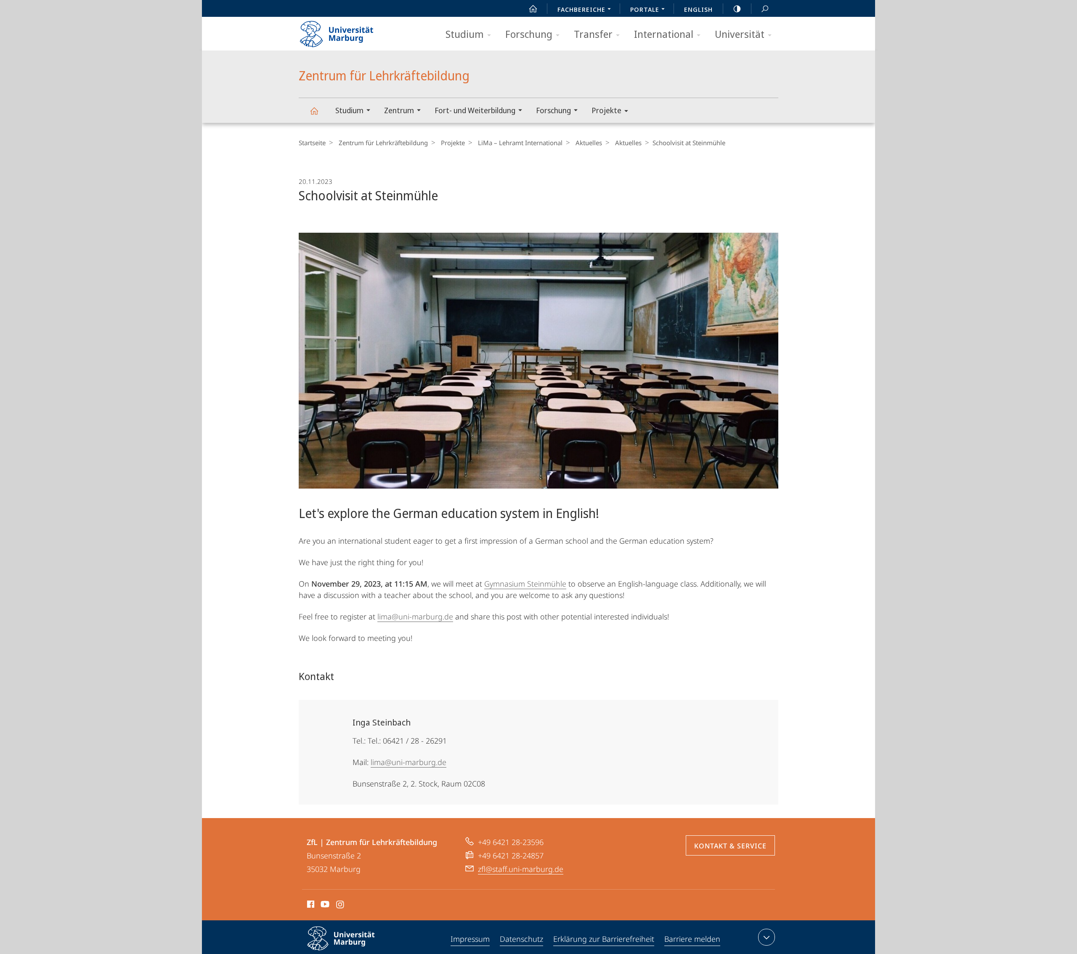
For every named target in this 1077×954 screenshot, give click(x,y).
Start (533, 8)
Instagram (340, 905)
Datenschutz (521, 939)
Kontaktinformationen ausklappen (766, 937)
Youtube (324, 905)
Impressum (470, 939)
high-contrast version (737, 8)
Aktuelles (589, 142)
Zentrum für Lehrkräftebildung (314, 110)
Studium (465, 34)
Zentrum (399, 110)
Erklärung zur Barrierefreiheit (603, 939)
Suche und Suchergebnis (764, 8)
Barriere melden (692, 939)
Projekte (606, 110)
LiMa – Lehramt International (520, 142)
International (663, 34)
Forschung (528, 34)
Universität (739, 34)
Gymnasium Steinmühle (525, 584)
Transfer (593, 34)
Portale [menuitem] (644, 9)
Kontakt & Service (730, 845)
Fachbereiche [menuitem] (581, 9)
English (698, 9)
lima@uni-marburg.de (415, 616)
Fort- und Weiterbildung (475, 110)
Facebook (310, 905)
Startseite (312, 142)
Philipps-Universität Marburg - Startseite (351, 31)
